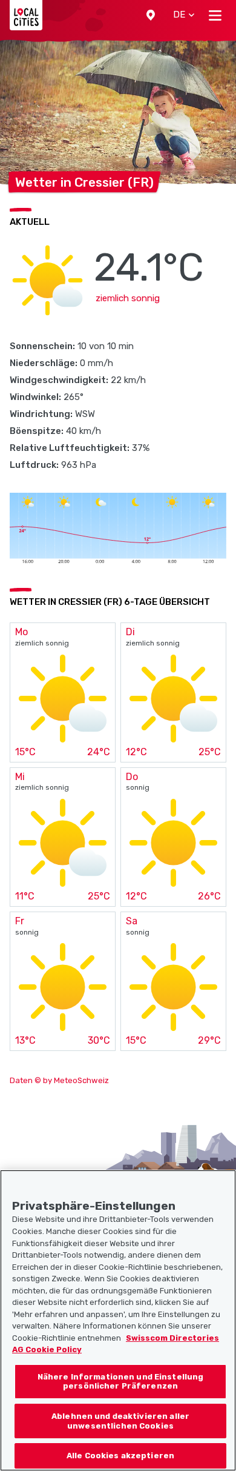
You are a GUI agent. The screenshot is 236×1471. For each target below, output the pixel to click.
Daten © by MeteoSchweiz (59, 1080)
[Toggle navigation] (215, 15)
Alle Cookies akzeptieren (120, 1455)
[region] (118, 1320)
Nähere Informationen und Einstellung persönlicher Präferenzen (121, 1381)
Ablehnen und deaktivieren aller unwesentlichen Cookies (120, 1421)
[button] (150, 15)
